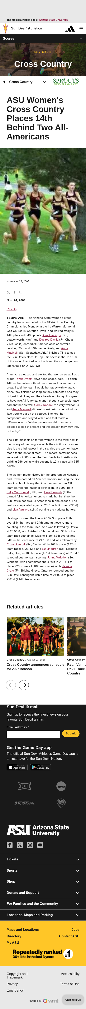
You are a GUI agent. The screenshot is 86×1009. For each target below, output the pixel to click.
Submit (71, 733)
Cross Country (15, 659)
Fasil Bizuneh (53, 492)
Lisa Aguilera (21, 509)
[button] (24, 685)
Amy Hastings (52, 335)
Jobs (76, 929)
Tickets (12, 859)
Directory (25, 936)
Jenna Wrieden (57, 557)
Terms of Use (70, 984)
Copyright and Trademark (25, 975)
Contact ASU (69, 936)
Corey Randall (43, 405)
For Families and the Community (32, 903)
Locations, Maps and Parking (30, 915)
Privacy (25, 984)
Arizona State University (53, 19)
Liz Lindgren (50, 548)
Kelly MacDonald (18, 492)
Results (11, 309)
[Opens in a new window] (43, 954)
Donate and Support (23, 892)
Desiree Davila (48, 339)
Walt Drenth (25, 378)
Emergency (25, 990)
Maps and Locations (25, 929)
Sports (12, 870)
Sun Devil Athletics (26, 28)
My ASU (25, 942)
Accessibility (70, 974)
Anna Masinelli (22, 409)
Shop (11, 881)
